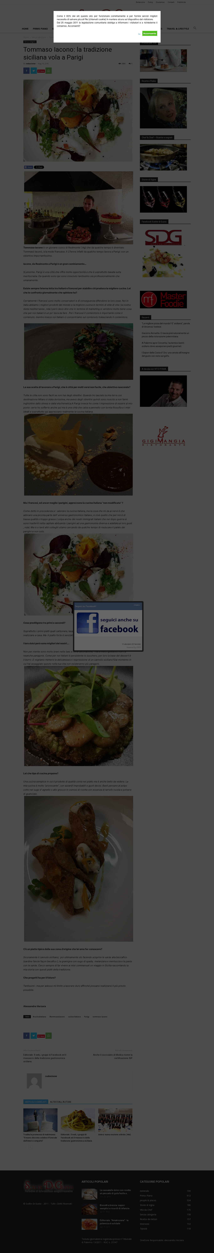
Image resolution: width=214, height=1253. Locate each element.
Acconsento (149, 33)
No (139, 34)
